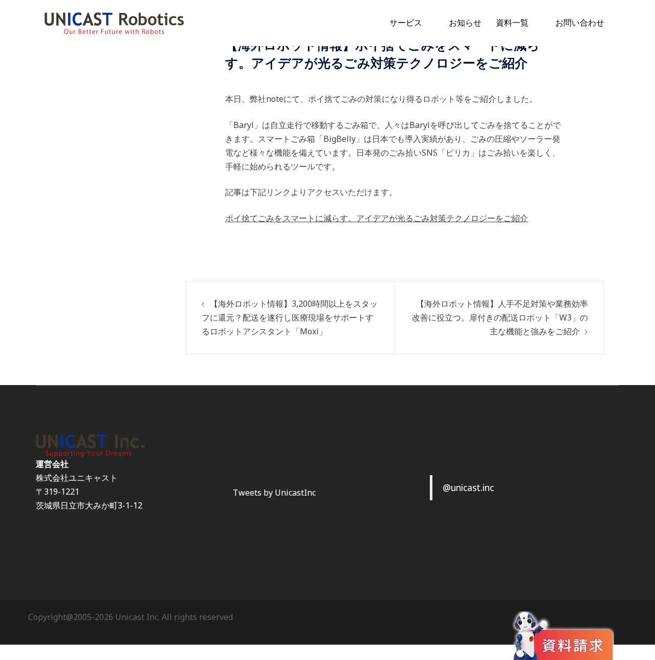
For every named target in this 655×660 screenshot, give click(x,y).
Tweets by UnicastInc (274, 492)
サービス (405, 22)
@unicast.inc (468, 487)
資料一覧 (512, 22)
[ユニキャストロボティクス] (113, 22)
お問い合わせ (579, 22)
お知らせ (465, 22)
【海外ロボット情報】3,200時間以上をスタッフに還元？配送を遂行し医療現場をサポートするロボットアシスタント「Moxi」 (290, 317)
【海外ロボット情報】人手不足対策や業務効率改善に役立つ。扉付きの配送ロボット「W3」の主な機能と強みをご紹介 (500, 317)
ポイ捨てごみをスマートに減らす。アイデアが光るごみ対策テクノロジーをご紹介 (376, 218)
